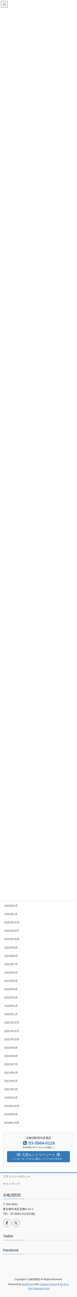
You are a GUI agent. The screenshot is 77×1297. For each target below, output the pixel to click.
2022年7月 (11, 964)
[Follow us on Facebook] (7, 1223)
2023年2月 (11, 905)
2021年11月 (11, 1031)
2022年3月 (11, 997)
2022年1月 (11, 1014)
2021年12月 (11, 1022)
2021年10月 (11, 1039)
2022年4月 (11, 989)
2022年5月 (11, 980)
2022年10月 (11, 939)
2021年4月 (11, 1089)
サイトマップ (11, 1183)
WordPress (28, 1284)
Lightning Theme (48, 1284)
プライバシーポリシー (17, 1176)
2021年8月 (11, 1056)
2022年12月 (11, 922)
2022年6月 (11, 972)
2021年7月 (11, 1064)
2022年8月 (11, 955)
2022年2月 (11, 1005)
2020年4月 (11, 1097)
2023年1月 (11, 914)
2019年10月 (11, 1106)
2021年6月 (11, 1072)
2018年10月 (11, 1122)
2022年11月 (11, 930)
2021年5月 (11, 1081)
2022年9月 (11, 947)
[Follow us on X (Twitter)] (16, 1223)
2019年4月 (11, 1114)
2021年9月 (11, 1047)
